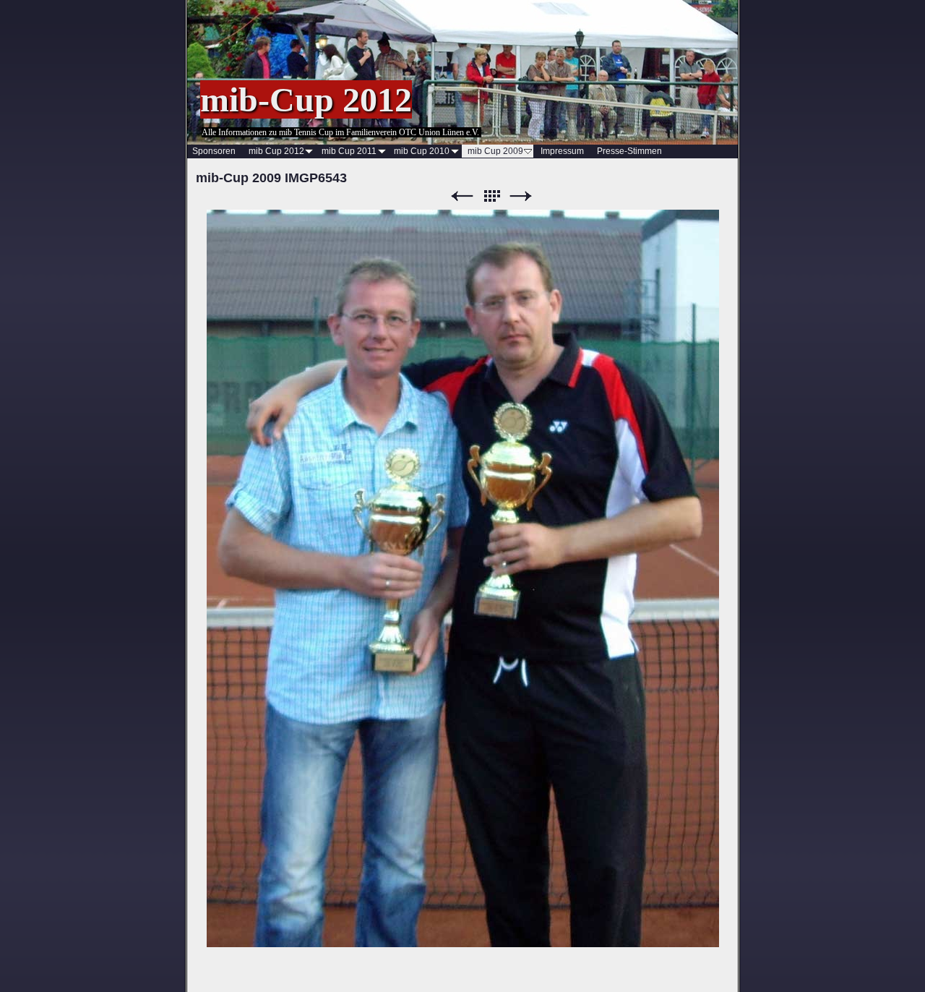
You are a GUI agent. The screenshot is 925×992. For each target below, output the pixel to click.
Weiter (521, 196)
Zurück (461, 196)
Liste (491, 196)
